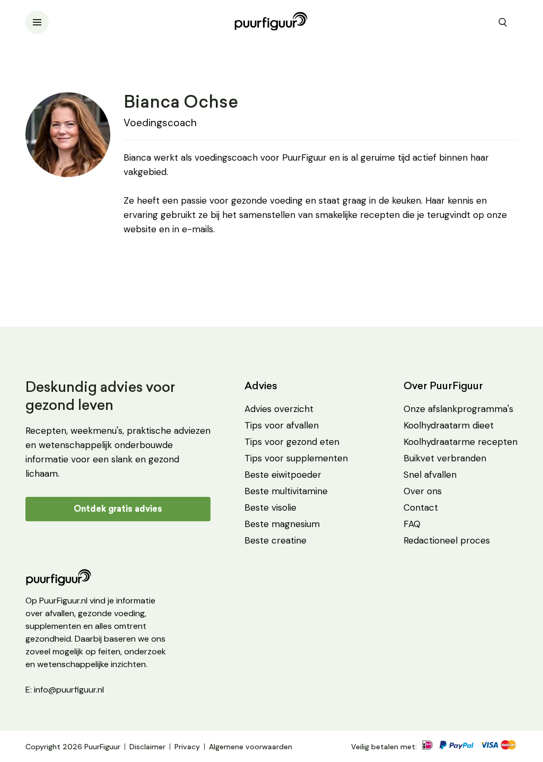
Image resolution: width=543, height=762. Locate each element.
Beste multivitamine (286, 491)
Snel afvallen (430, 474)
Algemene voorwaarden (250, 746)
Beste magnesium (282, 524)
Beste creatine (275, 540)
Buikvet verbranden (445, 458)
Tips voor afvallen (281, 425)
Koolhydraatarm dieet (449, 425)
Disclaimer (147, 746)
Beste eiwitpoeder (282, 474)
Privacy (187, 746)
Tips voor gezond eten (291, 442)
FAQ (412, 524)
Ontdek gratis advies (118, 509)
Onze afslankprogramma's (458, 409)
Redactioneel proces (447, 540)
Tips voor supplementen (296, 458)
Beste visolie (270, 507)
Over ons (423, 491)
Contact (421, 507)
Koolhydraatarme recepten (461, 442)
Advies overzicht (278, 409)
